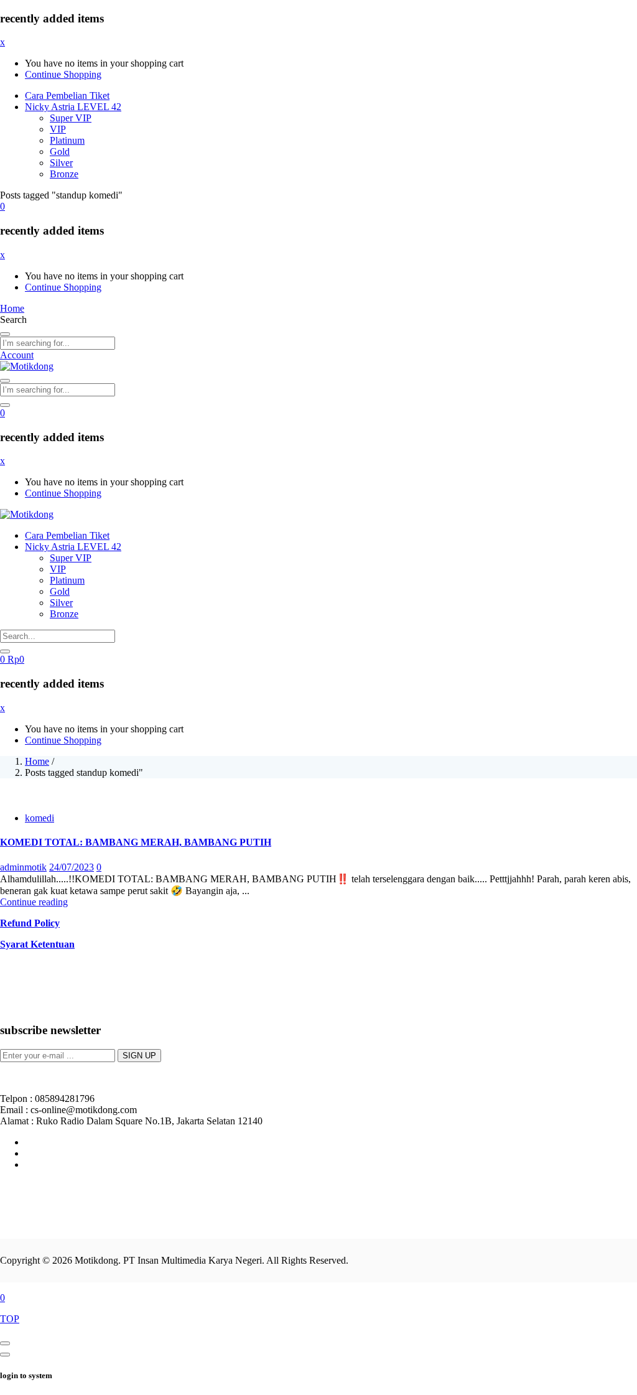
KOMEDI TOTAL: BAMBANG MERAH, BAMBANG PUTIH (135, 842)
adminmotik (23, 867)
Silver (61, 162)
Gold (60, 151)
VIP (58, 129)
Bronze (64, 174)
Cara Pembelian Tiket (67, 95)
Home (37, 761)
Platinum (67, 140)
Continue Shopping (63, 74)
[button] (2, 206)
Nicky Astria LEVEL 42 (73, 106)
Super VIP (70, 118)
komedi (39, 818)
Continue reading (34, 902)
